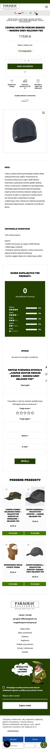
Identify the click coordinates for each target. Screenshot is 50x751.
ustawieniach (13, 731)
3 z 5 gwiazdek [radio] (25, 413)
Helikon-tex (27, 45)
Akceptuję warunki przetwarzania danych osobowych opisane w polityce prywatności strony (22, 689)
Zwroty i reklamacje (25, 648)
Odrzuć (35, 739)
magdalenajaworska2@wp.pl (25, 622)
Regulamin (25, 640)
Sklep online (23, 19)
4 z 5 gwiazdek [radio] (28, 413)
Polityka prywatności (25, 644)
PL (22, 13)
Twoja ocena (25, 408)
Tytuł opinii (25, 385)
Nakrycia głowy (12, 20)
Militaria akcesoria (34, 19)
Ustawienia (13, 746)
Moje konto (30, 13)
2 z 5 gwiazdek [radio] (21, 413)
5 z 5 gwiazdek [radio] (32, 413)
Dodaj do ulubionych (25, 72)
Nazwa (25, 436)
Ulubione (25, 637)
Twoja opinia (25, 419)
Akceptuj (13, 739)
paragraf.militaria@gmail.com (25, 619)
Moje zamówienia (25, 633)
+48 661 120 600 (6, 744)
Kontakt (25, 652)
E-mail (25, 447)
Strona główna (13, 19)
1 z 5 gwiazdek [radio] (17, 413)
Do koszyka (13, 533)
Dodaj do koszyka (25, 66)
